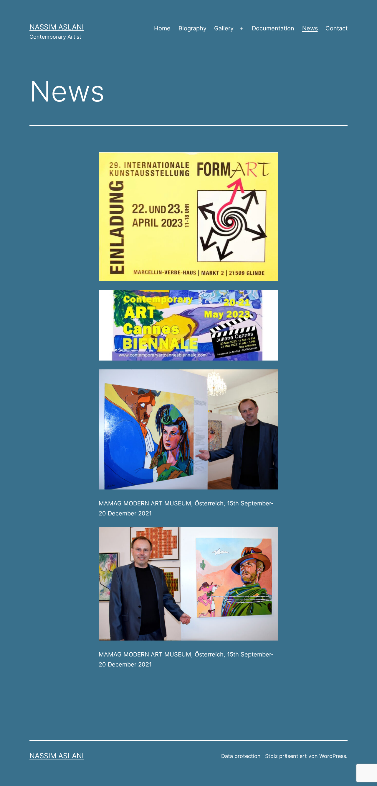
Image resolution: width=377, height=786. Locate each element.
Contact (336, 28)
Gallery (224, 28)
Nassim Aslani (56, 27)
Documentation (273, 28)
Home (162, 28)
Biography (192, 28)
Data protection (241, 756)
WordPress (332, 756)
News (310, 28)
